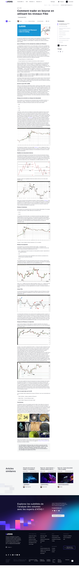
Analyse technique (31, 21)
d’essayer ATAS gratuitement (43, 440)
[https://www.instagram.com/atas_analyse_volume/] (59, 510)
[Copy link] (62, 51)
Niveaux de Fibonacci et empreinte (64, 38)
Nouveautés (42, 553)
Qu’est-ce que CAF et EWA (63, 26)
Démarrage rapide (43, 535)
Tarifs (27, 1)
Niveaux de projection (62, 34)
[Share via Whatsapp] (60, 51)
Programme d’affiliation (67, 535)
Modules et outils (32, 537)
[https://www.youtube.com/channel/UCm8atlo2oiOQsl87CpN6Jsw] (17, 555)
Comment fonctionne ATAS (45, 548)
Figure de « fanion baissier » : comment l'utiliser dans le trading (47, 469)
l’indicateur (30, 117)
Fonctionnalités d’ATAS (56, 537)
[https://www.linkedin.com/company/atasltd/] (6, 555)
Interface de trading (32, 539)
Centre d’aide (42, 537)
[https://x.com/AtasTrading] (10, 555)
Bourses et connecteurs (33, 540)
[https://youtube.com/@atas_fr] (54, 510)
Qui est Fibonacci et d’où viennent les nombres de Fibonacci (64, 24)
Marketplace (42, 540)
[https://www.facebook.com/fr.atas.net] (56, 510)
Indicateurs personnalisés (44, 539)
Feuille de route (43, 551)
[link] (53, 1)
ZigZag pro (36, 147)
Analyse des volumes (32, 535)
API (41, 542)
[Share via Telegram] (58, 51)
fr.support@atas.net (57, 508)
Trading (53, 540)
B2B (64, 539)
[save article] (62, 45)
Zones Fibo (61, 36)
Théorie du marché (55, 535)
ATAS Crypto (31, 544)
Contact (53, 551)
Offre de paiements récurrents (59, 560)
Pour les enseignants (67, 537)
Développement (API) (32, 542)
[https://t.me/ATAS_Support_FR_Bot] (52, 510)
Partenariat (67, 559)
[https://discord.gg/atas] (19, 555)
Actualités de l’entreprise (56, 539)
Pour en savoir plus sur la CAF (63, 40)
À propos (53, 548)
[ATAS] (9, 1)
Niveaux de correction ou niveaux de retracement (64, 29)
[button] (72, 561)
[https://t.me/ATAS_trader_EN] (15, 555)
